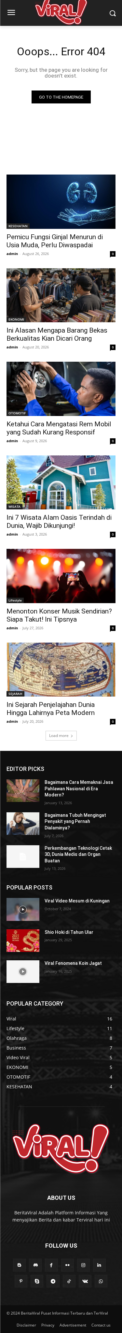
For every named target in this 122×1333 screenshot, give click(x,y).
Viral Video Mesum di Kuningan (77, 900)
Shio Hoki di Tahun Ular (69, 932)
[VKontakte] (85, 1281)
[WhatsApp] (101, 1281)
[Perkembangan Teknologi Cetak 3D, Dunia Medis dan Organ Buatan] (23, 856)
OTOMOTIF (17, 413)
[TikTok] (69, 1281)
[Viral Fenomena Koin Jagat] (23, 971)
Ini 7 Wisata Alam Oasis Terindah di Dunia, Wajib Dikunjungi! (59, 521)
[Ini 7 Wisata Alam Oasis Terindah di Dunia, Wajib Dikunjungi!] (61, 482)
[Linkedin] (99, 1265)
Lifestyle (15, 600)
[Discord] (35, 1265)
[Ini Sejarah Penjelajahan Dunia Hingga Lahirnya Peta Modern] (61, 670)
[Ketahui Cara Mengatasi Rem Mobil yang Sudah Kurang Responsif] (61, 389)
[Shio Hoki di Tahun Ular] (23, 940)
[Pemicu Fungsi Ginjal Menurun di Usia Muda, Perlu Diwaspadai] (61, 202)
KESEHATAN (18, 226)
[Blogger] (19, 1265)
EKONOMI (16, 319)
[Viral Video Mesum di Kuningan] (23, 909)
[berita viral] (61, 1148)
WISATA (14, 506)
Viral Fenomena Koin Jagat (73, 963)
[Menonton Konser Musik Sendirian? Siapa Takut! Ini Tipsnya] (61, 576)
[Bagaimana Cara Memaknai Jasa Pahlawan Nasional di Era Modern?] (23, 790)
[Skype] (37, 1281)
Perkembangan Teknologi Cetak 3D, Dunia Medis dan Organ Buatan (78, 854)
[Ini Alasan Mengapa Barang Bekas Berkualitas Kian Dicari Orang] (61, 295)
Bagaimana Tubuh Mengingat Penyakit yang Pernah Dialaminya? (75, 821)
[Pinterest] (21, 1281)
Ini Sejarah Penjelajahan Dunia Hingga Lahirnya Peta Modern (51, 709)
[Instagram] (83, 1265)
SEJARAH (15, 693)
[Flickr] (67, 1265)
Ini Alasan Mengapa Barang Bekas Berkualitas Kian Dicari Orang (57, 334)
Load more (59, 735)
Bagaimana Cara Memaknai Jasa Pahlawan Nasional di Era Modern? (79, 788)
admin (12, 253)
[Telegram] (53, 1281)
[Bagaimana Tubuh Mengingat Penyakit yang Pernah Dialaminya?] (23, 823)
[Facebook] (51, 1265)
